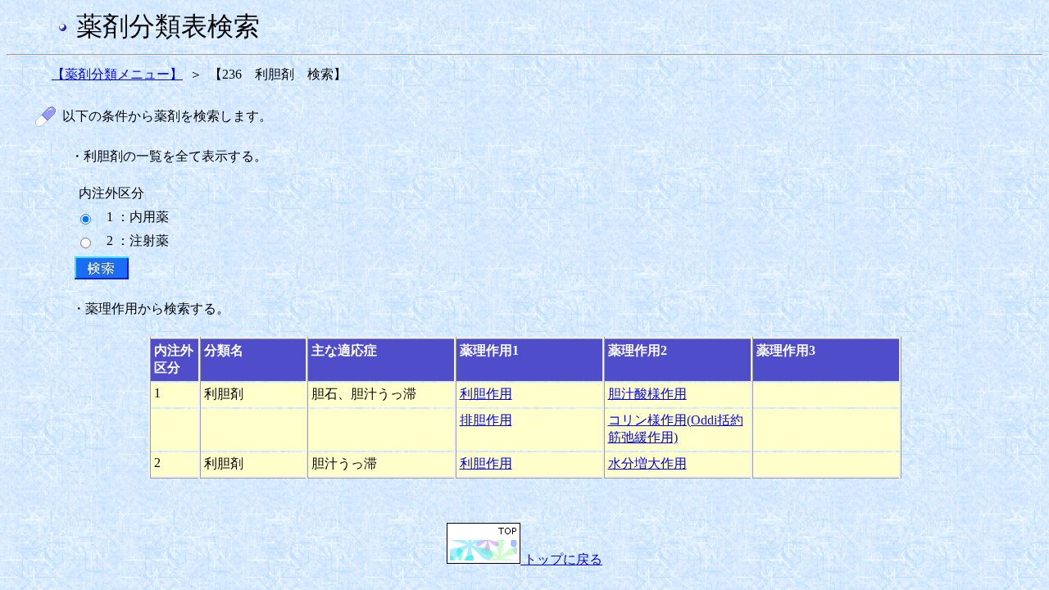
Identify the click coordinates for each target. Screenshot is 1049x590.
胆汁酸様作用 (647, 394)
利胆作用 (486, 394)
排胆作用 (486, 420)
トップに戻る (561, 559)
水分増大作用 (647, 463)
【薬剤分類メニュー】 (117, 74)
